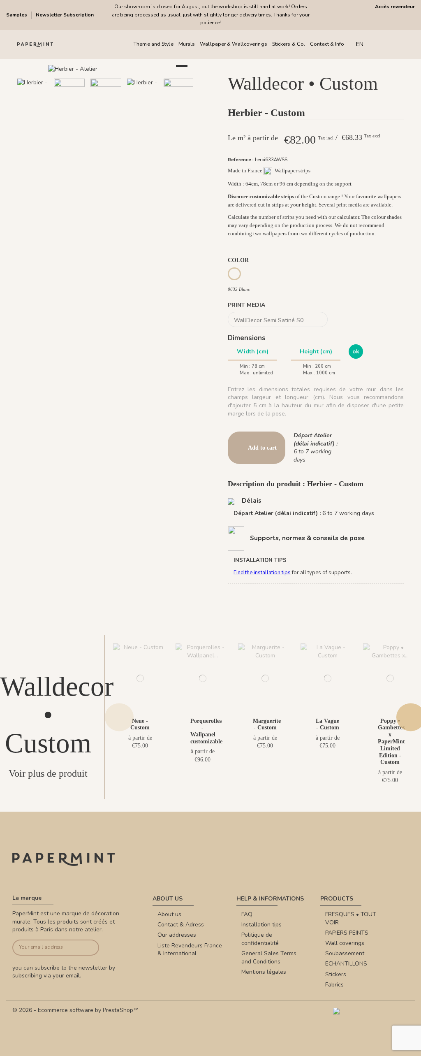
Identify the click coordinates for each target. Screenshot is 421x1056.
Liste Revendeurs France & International (189, 950)
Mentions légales (263, 972)
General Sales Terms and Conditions (268, 957)
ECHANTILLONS (346, 964)
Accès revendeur (395, 6)
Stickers (335, 974)
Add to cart (262, 448)
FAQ (246, 914)
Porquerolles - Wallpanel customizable (206, 731)
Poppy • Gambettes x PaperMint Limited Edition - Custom (391, 742)
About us (169, 914)
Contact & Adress (180, 924)
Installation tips (261, 924)
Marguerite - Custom (267, 724)
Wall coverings (344, 943)
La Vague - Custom (327, 724)
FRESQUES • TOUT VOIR (350, 918)
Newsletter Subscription (65, 15)
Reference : (241, 160)
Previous (119, 717)
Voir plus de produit (48, 773)
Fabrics (334, 985)
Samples (17, 15)
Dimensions (247, 338)
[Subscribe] (89, 947)
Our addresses (176, 935)
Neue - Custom (140, 724)
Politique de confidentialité (260, 939)
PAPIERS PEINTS (346, 933)
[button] (76, 123)
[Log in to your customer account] (395, 44)
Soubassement (344, 953)
